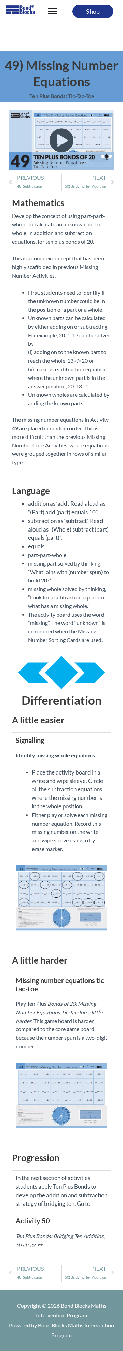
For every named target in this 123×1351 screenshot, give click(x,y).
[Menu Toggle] (52, 11)
